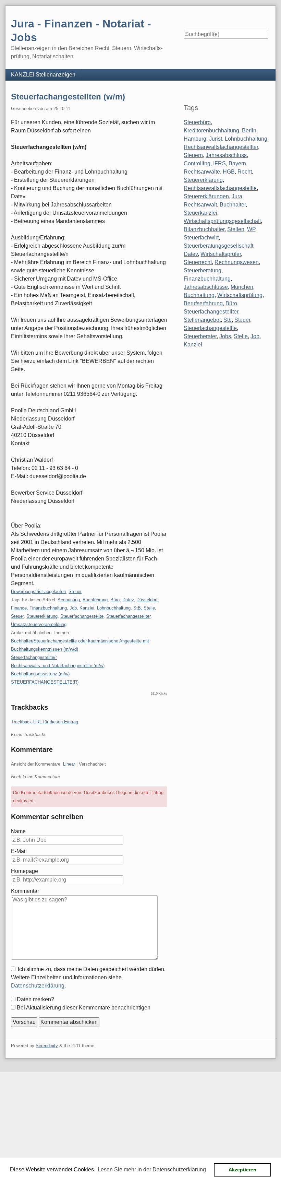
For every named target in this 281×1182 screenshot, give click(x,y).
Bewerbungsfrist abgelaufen (38, 591)
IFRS (219, 163)
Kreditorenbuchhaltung (211, 130)
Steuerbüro (197, 122)
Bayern (237, 163)
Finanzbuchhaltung (48, 608)
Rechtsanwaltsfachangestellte (220, 188)
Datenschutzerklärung (37, 986)
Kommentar (25, 891)
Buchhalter (233, 205)
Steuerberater (200, 336)
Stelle (149, 608)
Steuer (75, 591)
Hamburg (195, 139)
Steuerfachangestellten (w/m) (68, 96)
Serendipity (47, 1045)
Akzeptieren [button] (242, 1169)
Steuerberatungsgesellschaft (218, 246)
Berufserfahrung (203, 303)
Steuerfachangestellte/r (34, 657)
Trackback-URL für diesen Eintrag (44, 721)
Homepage (24, 871)
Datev (128, 599)
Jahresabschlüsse (206, 287)
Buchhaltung (199, 295)
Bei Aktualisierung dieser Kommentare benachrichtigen (83, 1007)
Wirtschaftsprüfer (220, 254)
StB (137, 608)
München (242, 287)
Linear (69, 764)
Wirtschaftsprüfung (239, 295)
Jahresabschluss (226, 155)
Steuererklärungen (206, 196)
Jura (237, 196)
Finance (19, 608)
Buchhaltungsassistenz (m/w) (40, 673)
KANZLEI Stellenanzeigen (43, 75)
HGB (229, 172)
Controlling (197, 163)
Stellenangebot (202, 320)
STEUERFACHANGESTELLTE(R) (44, 682)
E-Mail (19, 851)
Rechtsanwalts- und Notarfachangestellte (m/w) (58, 665)
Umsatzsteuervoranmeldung (38, 624)
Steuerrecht (198, 262)
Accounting (69, 599)
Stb (227, 320)
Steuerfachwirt (201, 237)
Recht (244, 172)
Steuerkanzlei (200, 213)
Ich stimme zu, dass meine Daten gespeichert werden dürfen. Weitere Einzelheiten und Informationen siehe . (88, 977)
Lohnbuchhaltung (114, 608)
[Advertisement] (140, 1120)
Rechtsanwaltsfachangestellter (221, 147)
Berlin (249, 130)
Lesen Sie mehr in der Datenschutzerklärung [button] (152, 1169)
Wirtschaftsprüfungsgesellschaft (222, 221)
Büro (115, 599)
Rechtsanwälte (202, 172)
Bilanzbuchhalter (204, 229)
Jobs (225, 336)
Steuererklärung (42, 616)
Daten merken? (35, 999)
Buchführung (95, 599)
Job (73, 608)
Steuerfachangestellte (81, 616)
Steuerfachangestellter (128, 616)
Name (18, 831)
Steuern (193, 155)
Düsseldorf (147, 599)
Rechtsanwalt (200, 205)
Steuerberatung (202, 270)
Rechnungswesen (237, 262)
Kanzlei (87, 608)
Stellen (235, 229)
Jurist (215, 139)
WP (251, 229)
